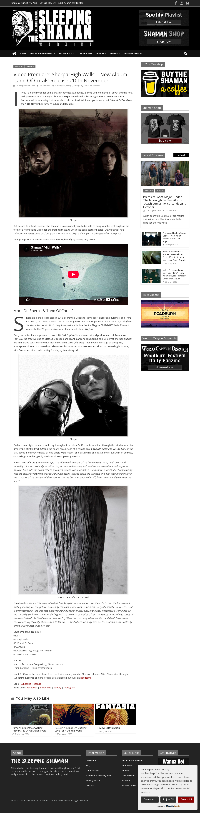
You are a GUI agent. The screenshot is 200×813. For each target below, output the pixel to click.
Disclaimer (91, 760)
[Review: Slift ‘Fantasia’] (115, 705)
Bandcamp (86, 677)
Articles (101, 53)
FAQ (88, 765)
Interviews (65, 53)
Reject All (168, 799)
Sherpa (69, 85)
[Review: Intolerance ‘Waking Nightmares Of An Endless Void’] (31, 705)
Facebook (32, 687)
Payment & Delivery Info (98, 775)
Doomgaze (60, 85)
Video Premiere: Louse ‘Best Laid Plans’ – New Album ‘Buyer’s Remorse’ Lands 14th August (174, 274)
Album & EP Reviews (41, 53)
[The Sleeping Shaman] (14, 53)
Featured (19, 66)
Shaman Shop (131, 53)
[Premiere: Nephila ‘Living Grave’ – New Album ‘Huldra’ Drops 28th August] (151, 232)
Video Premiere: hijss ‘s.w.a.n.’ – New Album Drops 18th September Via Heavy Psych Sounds (174, 255)
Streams (115, 53)
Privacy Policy (93, 780)
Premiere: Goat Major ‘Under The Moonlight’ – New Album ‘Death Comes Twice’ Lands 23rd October (164, 202)
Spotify (57, 687)
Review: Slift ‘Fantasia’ (108, 727)
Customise (150, 799)
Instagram (69, 687)
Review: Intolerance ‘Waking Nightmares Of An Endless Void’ (29, 729)
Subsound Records (92, 85)
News (23, 53)
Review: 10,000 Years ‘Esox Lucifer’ (65, 4)
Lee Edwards (44, 85)
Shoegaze (78, 85)
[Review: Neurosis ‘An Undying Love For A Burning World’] (73, 705)
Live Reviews (85, 53)
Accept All (186, 799)
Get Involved (92, 770)
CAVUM (66, 800)
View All (181, 155)
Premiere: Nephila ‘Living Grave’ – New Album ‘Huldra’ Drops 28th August (174, 237)
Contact (90, 785)
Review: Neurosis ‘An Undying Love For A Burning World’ (71, 729)
